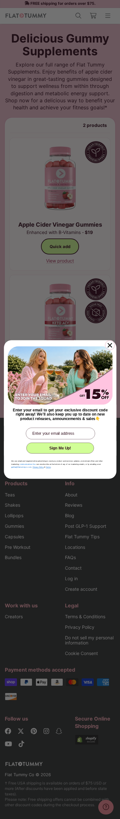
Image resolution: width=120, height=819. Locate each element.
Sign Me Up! (60, 448)
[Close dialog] (109, 345)
